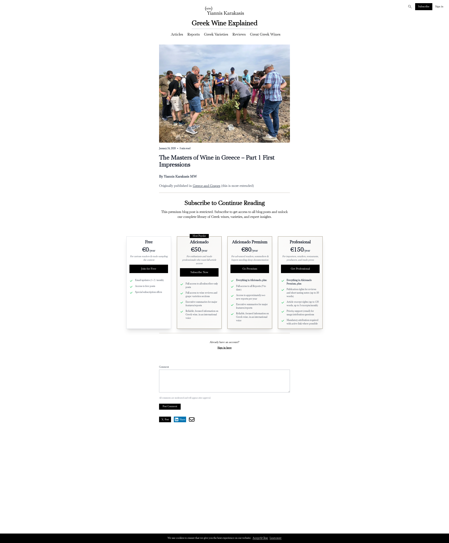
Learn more (276, 538)
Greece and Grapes (206, 186)
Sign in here (224, 348)
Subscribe (424, 6)
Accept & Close (260, 538)
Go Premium (249, 268)
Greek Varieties (216, 35)
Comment (164, 367)
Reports (193, 35)
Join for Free (148, 268)
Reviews (239, 35)
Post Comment (170, 406)
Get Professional (300, 268)
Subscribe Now (199, 272)
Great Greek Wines (265, 35)
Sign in (439, 6)
